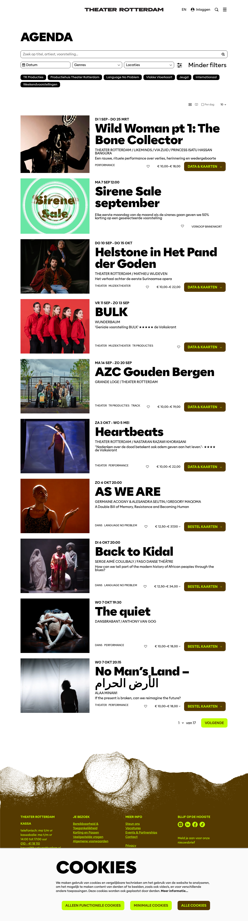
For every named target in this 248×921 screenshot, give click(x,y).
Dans (98, 525)
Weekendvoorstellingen (40, 84)
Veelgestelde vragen (88, 837)
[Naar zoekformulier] (216, 9)
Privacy (130, 846)
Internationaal (206, 77)
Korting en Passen (86, 832)
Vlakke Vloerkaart (159, 77)
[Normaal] (190, 104)
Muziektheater (120, 285)
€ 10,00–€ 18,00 (167, 646)
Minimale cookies (151, 905)
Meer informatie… (174, 891)
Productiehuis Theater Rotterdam (74, 77)
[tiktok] (202, 824)
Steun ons (132, 824)
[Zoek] (223, 54)
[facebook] (195, 824)
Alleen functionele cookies (93, 905)
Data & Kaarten (203, 166)
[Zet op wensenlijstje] (148, 166)
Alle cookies (193, 905)
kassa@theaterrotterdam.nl (41, 848)
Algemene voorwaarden (90, 841)
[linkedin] (187, 824)
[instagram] (180, 824)
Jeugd (184, 77)
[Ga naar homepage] (124, 9)
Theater (101, 285)
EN (184, 9)
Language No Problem (122, 77)
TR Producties (33, 77)
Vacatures (133, 828)
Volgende (214, 723)
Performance (105, 165)
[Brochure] (196, 104)
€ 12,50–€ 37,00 (167, 526)
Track (135, 405)
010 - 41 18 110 (30, 844)
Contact (131, 837)
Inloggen (203, 9)
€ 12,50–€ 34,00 (166, 586)
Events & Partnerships (141, 832)
